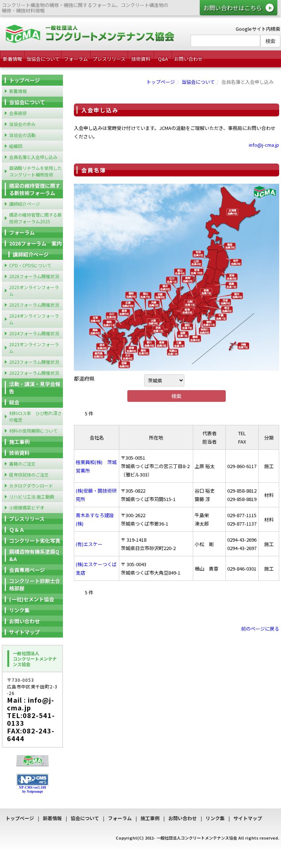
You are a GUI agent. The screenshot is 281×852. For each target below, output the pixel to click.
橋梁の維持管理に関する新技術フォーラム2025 (35, 218)
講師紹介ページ (24, 204)
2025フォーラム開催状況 (34, 305)
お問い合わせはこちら (232, 7)
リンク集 (19, 610)
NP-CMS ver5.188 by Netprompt (32, 789)
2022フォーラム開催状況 (34, 373)
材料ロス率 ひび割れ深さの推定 (35, 416)
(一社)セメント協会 (31, 599)
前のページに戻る (260, 628)
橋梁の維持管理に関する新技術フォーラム (34, 189)
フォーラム (76, 58)
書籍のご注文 (22, 463)
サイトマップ (24, 632)
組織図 (15, 146)
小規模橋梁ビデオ (26, 507)
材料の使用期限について (33, 430)
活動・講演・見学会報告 (34, 387)
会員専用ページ (27, 569)
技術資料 (140, 58)
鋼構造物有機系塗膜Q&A (34, 555)
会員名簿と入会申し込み (33, 157)
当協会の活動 (22, 135)
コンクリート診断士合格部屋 (34, 584)
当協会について (43, 58)
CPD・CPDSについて (30, 265)
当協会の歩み (22, 124)
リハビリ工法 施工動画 (31, 496)
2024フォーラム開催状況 (34, 333)
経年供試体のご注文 (29, 474)
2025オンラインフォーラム (34, 290)
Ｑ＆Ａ (17, 529)
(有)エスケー (89, 544)
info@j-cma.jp (264, 144)
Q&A (163, 58)
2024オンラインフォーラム (34, 319)
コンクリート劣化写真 (34, 540)
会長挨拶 (18, 113)
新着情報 (12, 58)
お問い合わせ (188, 58)
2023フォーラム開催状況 (34, 362)
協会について (85, 818)
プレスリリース (109, 58)
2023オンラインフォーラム (34, 347)
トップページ (160, 81)
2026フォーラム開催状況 (34, 276)
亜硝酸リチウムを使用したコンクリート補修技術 (35, 171)
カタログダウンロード (31, 485)
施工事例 (19, 441)
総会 (14, 402)
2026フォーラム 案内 (35, 243)
